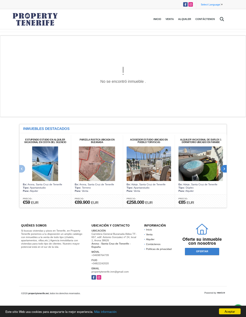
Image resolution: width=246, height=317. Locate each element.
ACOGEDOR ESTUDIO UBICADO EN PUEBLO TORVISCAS (149, 141)
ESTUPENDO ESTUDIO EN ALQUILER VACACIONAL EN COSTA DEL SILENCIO (45, 141)
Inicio (157, 19)
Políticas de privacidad (159, 249)
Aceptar (230, 311)
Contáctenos (205, 19)
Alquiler (184, 19)
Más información (105, 311)
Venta (170, 19)
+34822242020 (100, 263)
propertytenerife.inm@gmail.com (110, 271)
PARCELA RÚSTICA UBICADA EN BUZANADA (97, 141)
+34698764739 (100, 255)
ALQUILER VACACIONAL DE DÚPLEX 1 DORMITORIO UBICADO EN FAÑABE (200, 141)
